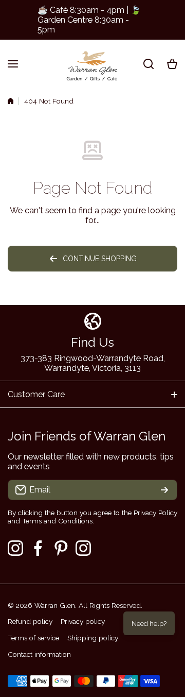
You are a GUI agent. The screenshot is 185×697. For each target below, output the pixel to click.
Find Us (92, 342)
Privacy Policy (155, 512)
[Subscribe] (164, 490)
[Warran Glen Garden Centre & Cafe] (92, 64)
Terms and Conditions (57, 521)
